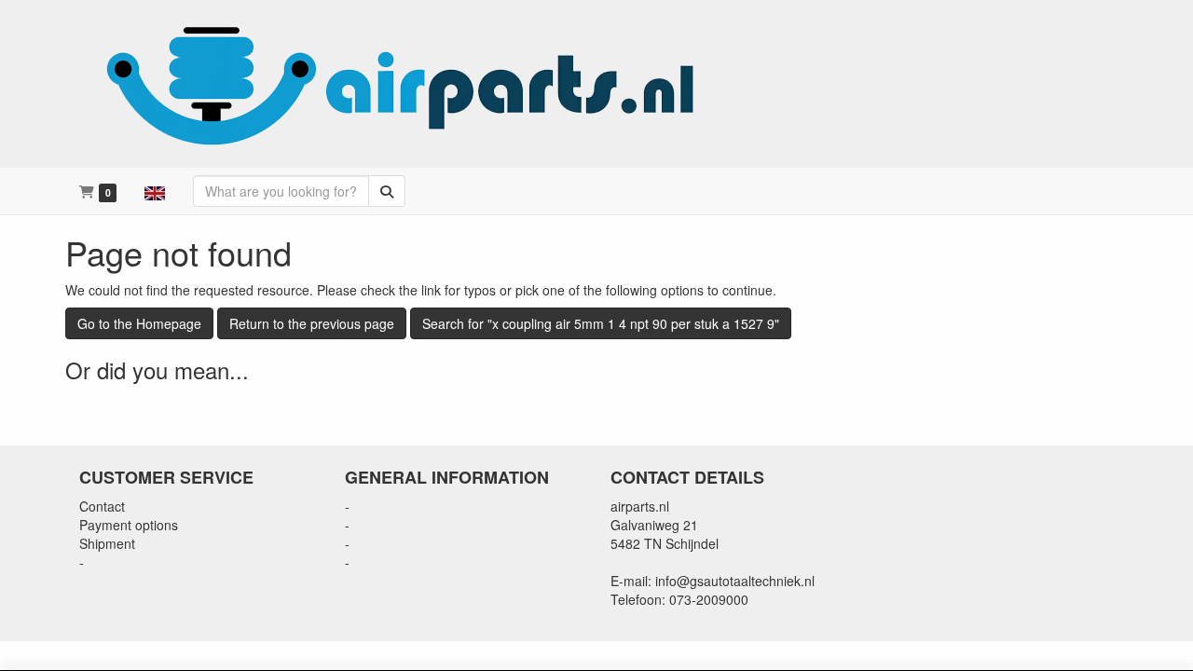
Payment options (128, 524)
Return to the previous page (311, 323)
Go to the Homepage (139, 323)
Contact (102, 506)
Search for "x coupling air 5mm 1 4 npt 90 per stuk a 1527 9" (600, 323)
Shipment (107, 543)
